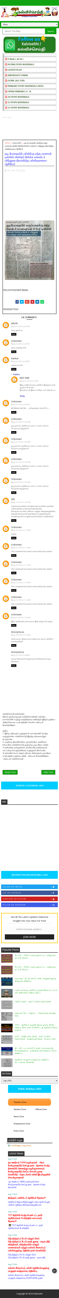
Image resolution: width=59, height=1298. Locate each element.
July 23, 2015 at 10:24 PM (21, 442)
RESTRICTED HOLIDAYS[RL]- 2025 (29, 875)
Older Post (48, 772)
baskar (15, 358)
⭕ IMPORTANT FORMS (16, 75)
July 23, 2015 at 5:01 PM (21, 344)
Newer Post (10, 772)
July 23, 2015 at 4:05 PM (21, 326)
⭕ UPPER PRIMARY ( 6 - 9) (18, 91)
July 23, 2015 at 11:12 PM (21, 530)
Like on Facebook (12, 893)
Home (7, 143)
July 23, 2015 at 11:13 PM (21, 547)
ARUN (14, 323)
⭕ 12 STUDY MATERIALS (17, 108)
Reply (14, 334)
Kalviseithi (38, 1293)
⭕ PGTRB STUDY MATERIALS (19, 64)
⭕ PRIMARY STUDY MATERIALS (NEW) (24, 86)
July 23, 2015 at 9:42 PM (21, 404)
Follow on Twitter (12, 887)
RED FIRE (24, 378)
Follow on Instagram (14, 905)
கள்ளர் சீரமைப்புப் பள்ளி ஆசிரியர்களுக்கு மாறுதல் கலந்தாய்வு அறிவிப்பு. (28, 1270)
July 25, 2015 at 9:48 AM (21, 655)
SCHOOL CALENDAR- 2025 (29, 785)
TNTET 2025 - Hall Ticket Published (33, 1002)
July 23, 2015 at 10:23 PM (21, 422)
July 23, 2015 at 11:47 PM (21, 617)
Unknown (16, 340)
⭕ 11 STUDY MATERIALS (17, 102)
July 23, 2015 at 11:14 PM (21, 582)
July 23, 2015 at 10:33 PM (21, 502)
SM (13, 499)
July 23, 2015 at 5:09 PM (21, 361)
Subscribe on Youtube (14, 899)
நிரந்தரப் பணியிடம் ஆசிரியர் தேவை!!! (27, 1197)
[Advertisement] (29, 129)
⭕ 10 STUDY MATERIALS (17, 97)
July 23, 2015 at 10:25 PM (21, 482)
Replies (16, 374)
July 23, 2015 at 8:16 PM (29, 381)
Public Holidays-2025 (29, 1088)
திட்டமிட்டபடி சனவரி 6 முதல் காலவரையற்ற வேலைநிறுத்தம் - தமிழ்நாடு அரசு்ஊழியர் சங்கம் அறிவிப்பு (36, 1050)
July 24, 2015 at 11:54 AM (21, 635)
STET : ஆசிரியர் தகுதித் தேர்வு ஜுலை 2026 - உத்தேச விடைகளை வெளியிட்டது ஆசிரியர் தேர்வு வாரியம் (36, 1027)
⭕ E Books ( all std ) (14, 59)
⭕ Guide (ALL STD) (15, 81)
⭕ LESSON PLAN (13, 70)
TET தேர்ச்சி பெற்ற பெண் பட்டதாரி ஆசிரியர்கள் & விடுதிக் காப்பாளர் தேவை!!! (25, 1218)
